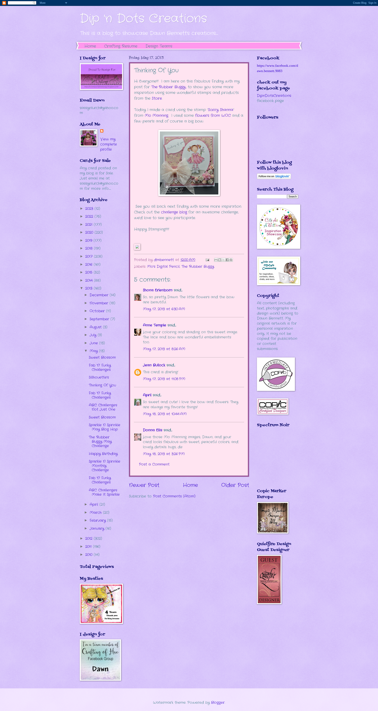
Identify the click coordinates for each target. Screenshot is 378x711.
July (94, 335)
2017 (89, 256)
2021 (89, 224)
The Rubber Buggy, (168, 87)
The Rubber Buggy (198, 266)
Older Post (235, 485)
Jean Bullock (154, 365)
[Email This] (216, 260)
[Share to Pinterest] (231, 260)
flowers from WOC (213, 115)
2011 (89, 546)
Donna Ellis (152, 430)
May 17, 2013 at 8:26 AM (164, 349)
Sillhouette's (99, 377)
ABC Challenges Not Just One (103, 407)
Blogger (218, 702)
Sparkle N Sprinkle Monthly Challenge (104, 466)
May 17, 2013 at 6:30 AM (164, 309)
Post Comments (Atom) (174, 496)
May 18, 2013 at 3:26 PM (164, 453)
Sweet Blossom (102, 357)
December (100, 295)
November (99, 303)
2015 (89, 272)
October (98, 311)
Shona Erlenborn (157, 290)
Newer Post (144, 485)
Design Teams (158, 46)
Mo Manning (156, 115)
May (94, 351)
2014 (89, 280)
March (96, 512)
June (94, 343)
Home (90, 46)
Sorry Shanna (220, 110)
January (98, 528)
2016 (89, 264)
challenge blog (174, 212)
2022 (89, 216)
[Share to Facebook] (227, 260)
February (98, 520)
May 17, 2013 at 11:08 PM (164, 378)
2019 (89, 240)
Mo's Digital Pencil (163, 266)
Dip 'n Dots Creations (143, 18)
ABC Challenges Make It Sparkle (104, 492)
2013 (89, 288)
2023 (89, 208)
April (147, 395)
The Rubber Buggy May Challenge (100, 441)
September (100, 319)
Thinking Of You (102, 385)
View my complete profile (108, 144)
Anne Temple (154, 325)
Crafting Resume (120, 46)
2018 (89, 248)
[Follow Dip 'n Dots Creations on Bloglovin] (274, 178)
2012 (89, 538)
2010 (89, 554)
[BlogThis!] (220, 260)
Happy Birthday (103, 453)
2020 (89, 232)
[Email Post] (207, 259)
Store (157, 98)
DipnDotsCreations (274, 95)
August (96, 327)
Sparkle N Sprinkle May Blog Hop (104, 427)
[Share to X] (223, 260)
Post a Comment (154, 464)
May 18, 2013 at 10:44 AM (165, 414)
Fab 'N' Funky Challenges (100, 367)
